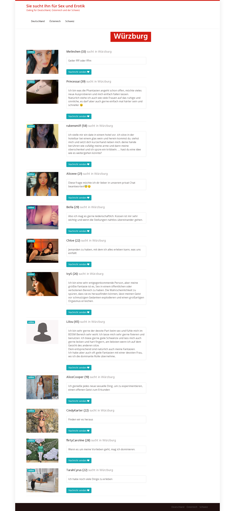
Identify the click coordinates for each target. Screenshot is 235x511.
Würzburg (105, 52)
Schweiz (69, 21)
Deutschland (38, 21)
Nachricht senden (77, 71)
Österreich (55, 21)
